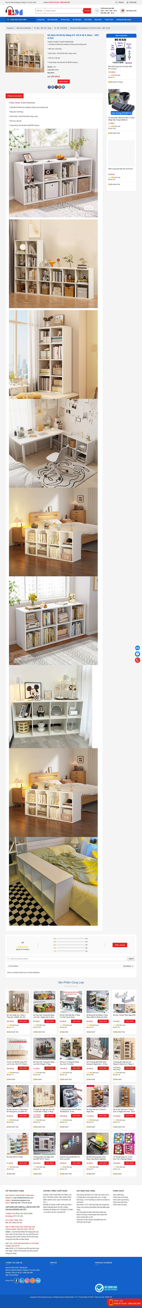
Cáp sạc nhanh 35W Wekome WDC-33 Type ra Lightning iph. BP (121, 119)
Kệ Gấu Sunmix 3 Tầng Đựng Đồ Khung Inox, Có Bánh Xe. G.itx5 (17, 1110)
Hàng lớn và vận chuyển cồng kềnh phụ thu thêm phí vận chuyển (91, 1221)
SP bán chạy (65, 20)
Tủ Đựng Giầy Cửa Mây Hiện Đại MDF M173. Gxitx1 (43, 1158)
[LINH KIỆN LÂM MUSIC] (19, 11)
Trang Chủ (40, 20)
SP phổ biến (77, 20)
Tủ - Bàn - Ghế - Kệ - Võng (42, 28)
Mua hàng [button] (23, 1021)
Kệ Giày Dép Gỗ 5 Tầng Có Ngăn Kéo (96, 1110)
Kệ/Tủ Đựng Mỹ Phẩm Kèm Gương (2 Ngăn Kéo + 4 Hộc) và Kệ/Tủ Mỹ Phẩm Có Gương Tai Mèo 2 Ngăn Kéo (98, 1063)
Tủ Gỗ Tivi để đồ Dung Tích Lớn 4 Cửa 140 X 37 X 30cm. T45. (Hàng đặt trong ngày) (17, 1063)
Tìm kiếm (87, 11)
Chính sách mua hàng (120, 1197)
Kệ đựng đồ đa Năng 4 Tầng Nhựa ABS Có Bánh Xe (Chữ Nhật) (97, 1016)
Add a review (120, 945)
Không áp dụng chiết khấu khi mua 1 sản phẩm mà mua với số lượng (57, 1206)
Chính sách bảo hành (120, 1202)
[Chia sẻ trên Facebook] (49, 87)
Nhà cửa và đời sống (24, 28)
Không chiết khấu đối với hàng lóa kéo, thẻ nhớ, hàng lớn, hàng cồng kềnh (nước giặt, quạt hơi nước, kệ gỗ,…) (57, 1198)
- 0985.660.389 (64, 2)
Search (131, 959)
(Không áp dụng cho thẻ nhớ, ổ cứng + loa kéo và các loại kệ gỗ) (58, 1211)
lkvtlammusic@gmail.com (21, 1200)
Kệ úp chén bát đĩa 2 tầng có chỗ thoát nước (70, 1016)
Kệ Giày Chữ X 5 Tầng (15, 1157)
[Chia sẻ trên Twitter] (52, 87)
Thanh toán (109, 20)
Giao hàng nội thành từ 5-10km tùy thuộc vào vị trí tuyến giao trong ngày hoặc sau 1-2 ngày (93, 1196)
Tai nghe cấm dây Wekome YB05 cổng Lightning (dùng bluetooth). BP (120, 68)
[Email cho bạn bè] (56, 87)
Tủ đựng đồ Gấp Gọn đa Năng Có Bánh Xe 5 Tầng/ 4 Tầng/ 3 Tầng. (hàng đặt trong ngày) (123, 1063)
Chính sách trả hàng (120, 1205)
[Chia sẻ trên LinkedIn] (63, 87)
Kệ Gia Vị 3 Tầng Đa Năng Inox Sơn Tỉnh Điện (69, 1063)
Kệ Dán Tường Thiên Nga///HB (124, 1015)
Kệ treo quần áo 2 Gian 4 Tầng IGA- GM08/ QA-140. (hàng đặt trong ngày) (16, 1016)
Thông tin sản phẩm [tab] (14, 96)
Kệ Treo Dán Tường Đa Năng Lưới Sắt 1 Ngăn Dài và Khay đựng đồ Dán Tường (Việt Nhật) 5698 (43, 1016)
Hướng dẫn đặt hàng (123, 20)
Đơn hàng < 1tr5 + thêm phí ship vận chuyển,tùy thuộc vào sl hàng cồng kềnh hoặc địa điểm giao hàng (93, 1207)
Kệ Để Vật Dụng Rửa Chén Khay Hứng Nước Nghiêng (96, 1158)
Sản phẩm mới (52, 20)
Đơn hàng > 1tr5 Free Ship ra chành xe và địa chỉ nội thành (93, 1201)
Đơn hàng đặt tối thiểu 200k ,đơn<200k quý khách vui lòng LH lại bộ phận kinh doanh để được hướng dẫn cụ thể (92, 1214)
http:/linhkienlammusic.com (23, 1198)
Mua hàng (63, 81)
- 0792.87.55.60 (26, 1203)
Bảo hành (98, 20)
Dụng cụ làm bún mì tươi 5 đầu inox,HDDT (120, 170)
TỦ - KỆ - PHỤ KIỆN (60, 28)
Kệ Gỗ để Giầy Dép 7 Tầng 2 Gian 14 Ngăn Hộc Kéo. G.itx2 (124, 1110)
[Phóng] (8, 70)
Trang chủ (10, 28)
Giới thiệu (88, 20)
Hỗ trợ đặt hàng (118, 1195)
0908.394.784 (17, 1222)
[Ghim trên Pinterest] (59, 87)
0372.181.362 (18, 1216)
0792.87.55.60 (54, 2)
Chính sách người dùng (121, 1200)
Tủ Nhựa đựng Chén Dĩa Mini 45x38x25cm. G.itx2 (70, 1110)
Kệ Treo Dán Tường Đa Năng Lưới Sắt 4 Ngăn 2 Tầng (43, 1063)
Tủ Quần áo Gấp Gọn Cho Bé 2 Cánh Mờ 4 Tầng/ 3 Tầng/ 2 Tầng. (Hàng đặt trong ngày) (44, 1110)
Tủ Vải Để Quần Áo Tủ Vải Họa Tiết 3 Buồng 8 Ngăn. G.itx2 (122, 1158)
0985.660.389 (15, 1203)
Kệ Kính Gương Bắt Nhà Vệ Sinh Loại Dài (70, 1158)
